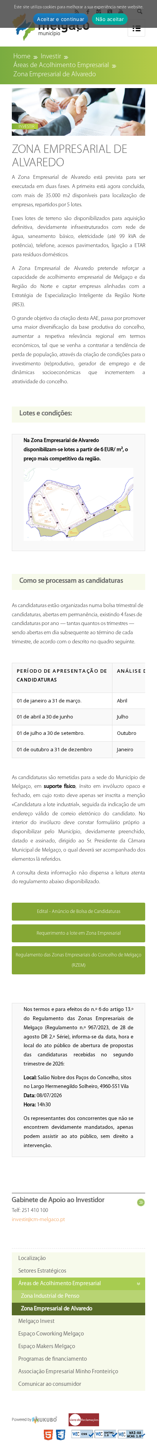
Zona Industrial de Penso (50, 1296)
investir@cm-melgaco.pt (38, 1220)
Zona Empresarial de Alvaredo (56, 1309)
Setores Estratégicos (42, 1271)
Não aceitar (110, 19)
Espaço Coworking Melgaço (51, 1334)
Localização (32, 1259)
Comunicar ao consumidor (49, 1384)
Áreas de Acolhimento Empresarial (59, 1284)
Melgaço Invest (36, 1321)
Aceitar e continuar (60, 19)
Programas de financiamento (52, 1359)
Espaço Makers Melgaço (46, 1347)
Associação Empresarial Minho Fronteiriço (68, 1372)
